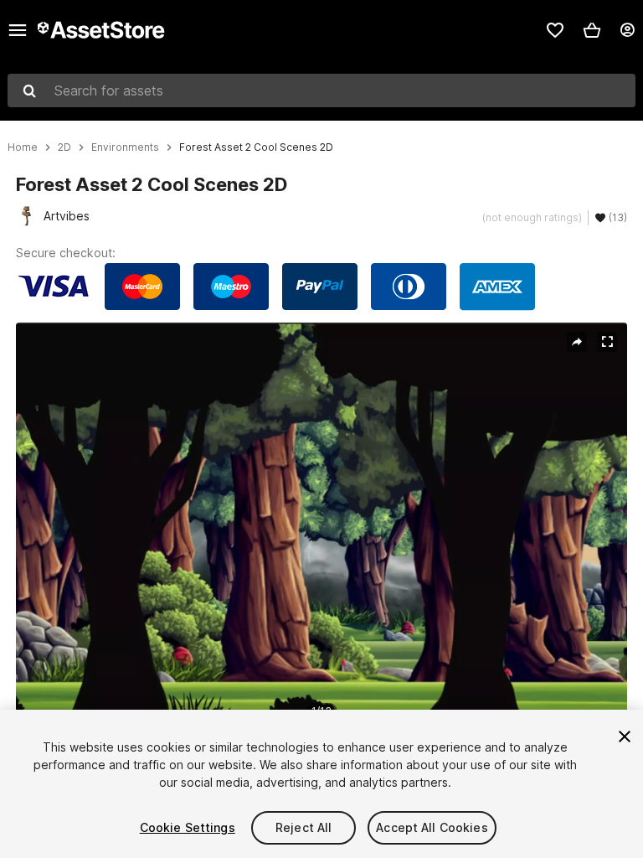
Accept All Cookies (432, 827)
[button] (592, 30)
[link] (555, 30)
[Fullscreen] (607, 342)
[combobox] (321, 90)
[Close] (625, 736)
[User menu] (627, 30)
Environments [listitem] (125, 147)
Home (23, 147)
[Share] (577, 342)
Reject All (303, 827)
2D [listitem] (64, 147)
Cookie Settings (187, 827)
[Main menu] (17, 30)
